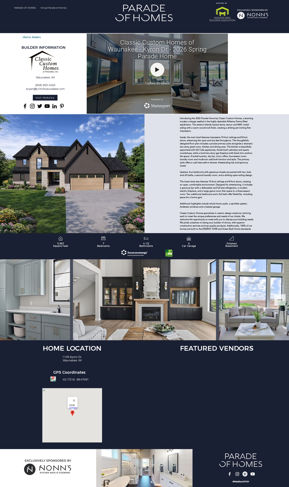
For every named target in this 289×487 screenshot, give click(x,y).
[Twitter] (40, 106)
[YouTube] (47, 106)
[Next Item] (280, 300)
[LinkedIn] (54, 106)
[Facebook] (25, 106)
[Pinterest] (62, 106)
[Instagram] (32, 106)
